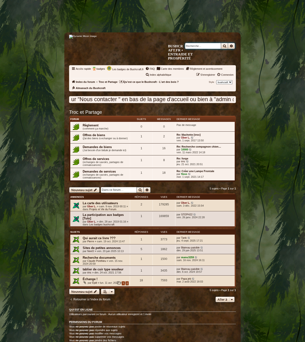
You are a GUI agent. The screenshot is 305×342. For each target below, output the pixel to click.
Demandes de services (99, 171)
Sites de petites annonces (102, 248)
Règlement (90, 125)
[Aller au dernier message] (192, 202)
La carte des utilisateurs (100, 203)
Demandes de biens (97, 147)
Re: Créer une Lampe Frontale (195, 171)
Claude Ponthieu (96, 260)
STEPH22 (187, 214)
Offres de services (96, 159)
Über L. (185, 137)
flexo (184, 174)
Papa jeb (186, 278)
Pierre (90, 241)
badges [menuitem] (101, 68)
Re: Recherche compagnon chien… (199, 146)
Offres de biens (94, 135)
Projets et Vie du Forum (102, 209)
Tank (184, 237)
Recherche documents (99, 257)
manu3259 (187, 257)
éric (183, 161)
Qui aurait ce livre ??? (99, 238)
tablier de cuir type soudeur (103, 269)
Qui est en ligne (81, 309)
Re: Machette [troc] (189, 134)
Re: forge (182, 158)
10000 (184, 149)
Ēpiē (94, 282)
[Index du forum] (172, 23)
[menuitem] (150, 69)
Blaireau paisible (190, 247)
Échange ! (90, 279)
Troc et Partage (85, 112)
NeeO (90, 251)
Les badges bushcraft (101, 224)
